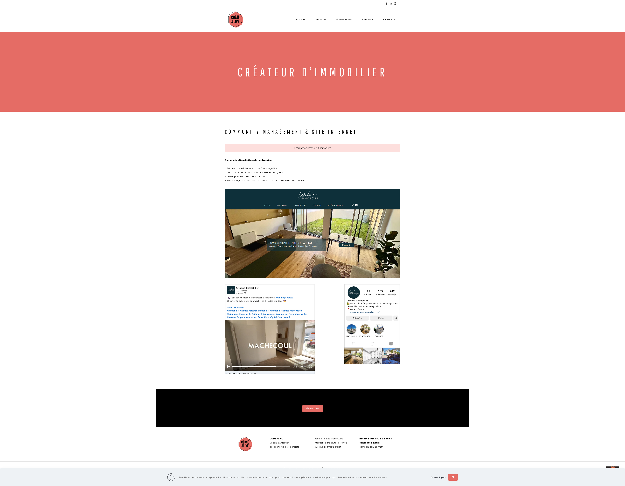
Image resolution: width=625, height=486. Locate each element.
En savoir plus (438, 477)
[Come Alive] (235, 19)
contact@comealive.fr (371, 446)
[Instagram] (395, 3)
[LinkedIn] (391, 3)
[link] (312, 233)
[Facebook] (386, 3)
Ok (452, 477)
